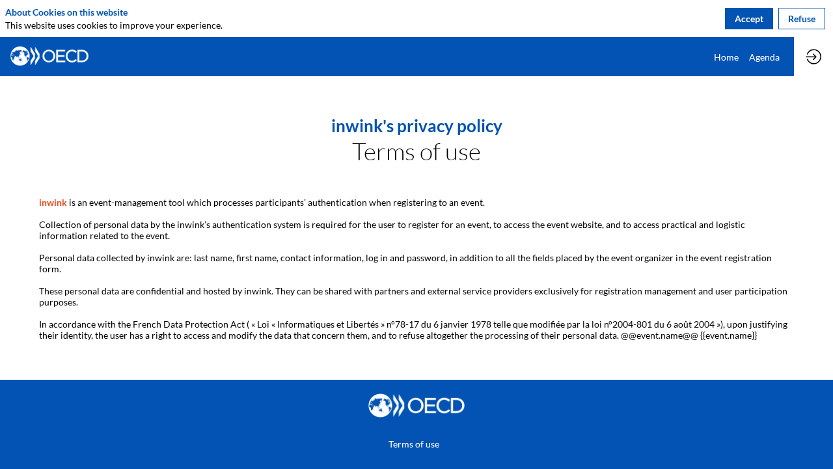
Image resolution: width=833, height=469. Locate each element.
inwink (53, 202)
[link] (726, 56)
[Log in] (813, 56)
